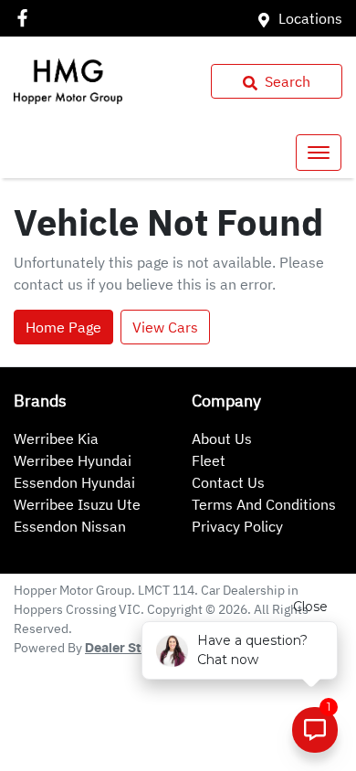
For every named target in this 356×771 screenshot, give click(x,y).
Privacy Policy (237, 526)
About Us (222, 438)
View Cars (165, 327)
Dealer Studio (127, 648)
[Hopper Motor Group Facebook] (26, 17)
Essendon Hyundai (74, 482)
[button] (318, 152)
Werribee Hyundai (72, 460)
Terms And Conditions (264, 504)
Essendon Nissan (70, 526)
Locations (310, 18)
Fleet (208, 460)
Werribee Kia (56, 438)
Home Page (63, 327)
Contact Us (228, 482)
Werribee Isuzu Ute (77, 504)
